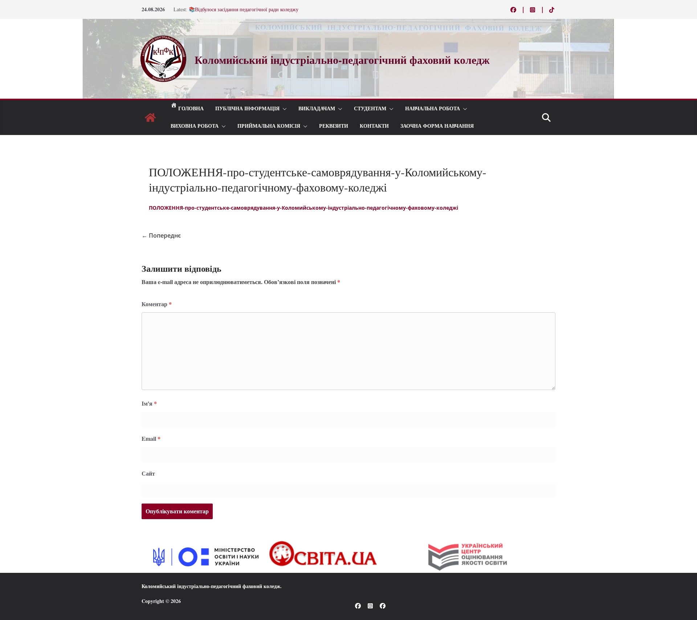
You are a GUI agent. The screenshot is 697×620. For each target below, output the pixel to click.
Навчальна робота (432, 108)
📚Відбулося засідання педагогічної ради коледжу (243, 9)
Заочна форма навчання (437, 126)
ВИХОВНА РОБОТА (195, 126)
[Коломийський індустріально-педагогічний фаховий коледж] (150, 117)
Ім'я (149, 403)
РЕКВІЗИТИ (333, 126)
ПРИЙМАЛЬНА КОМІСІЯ (268, 126)
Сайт (148, 473)
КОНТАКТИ (374, 126)
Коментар (157, 304)
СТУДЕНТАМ (370, 108)
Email (151, 438)
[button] (283, 109)
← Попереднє (161, 235)
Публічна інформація (247, 108)
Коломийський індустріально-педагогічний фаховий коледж (211, 586)
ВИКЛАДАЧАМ (316, 108)
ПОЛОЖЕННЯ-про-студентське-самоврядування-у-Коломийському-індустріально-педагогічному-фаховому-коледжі (303, 207)
